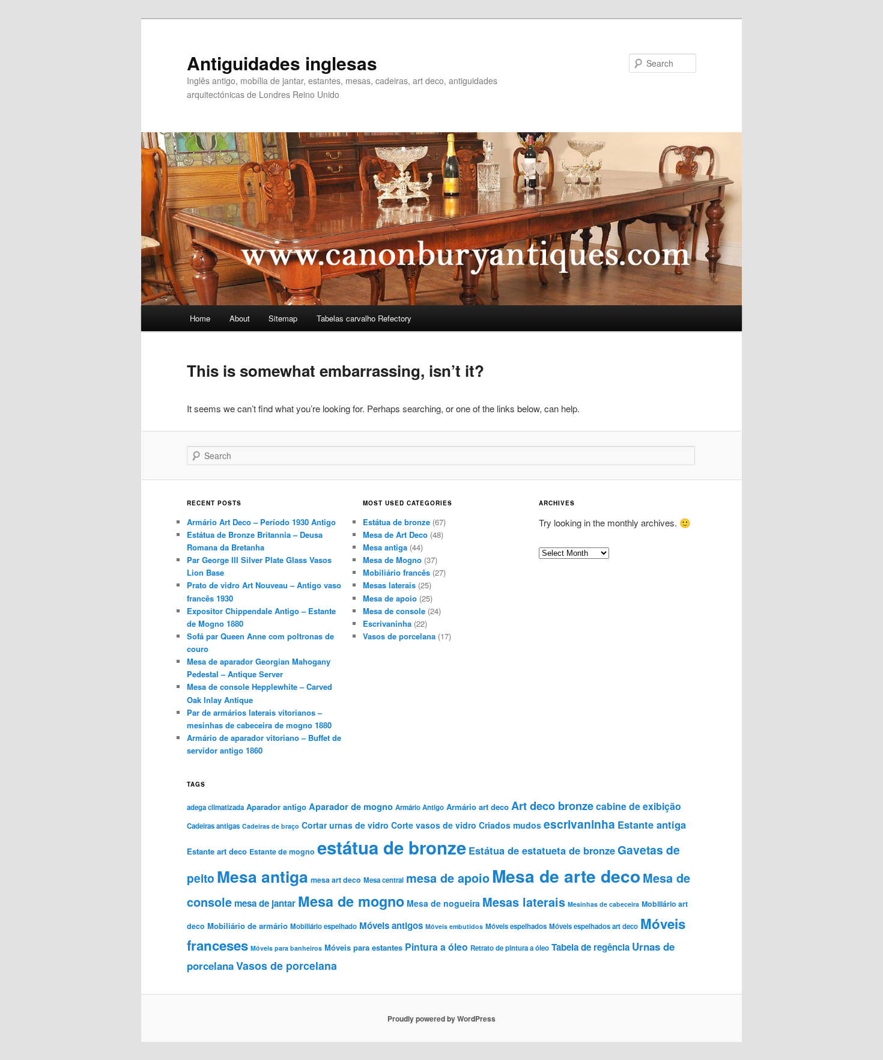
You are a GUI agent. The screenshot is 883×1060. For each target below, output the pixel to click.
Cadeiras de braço (270, 825)
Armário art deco (477, 806)
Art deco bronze (552, 805)
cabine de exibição (638, 806)
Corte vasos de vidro (433, 825)
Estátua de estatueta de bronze (542, 850)
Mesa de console (394, 611)
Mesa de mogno (351, 901)
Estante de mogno (282, 851)
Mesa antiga (385, 547)
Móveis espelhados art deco (593, 926)
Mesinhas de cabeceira (603, 904)
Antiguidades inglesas (282, 63)
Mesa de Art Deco (395, 534)
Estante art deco (217, 851)
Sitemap (283, 318)
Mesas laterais (389, 585)
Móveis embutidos (454, 926)
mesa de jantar (265, 903)
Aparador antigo (276, 806)
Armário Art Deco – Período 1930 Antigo (261, 522)
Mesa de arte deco (566, 876)
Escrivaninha (387, 623)
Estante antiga (651, 824)
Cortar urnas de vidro (345, 825)
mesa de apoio (448, 878)
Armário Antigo (419, 807)
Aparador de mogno (351, 806)
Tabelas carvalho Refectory (364, 318)
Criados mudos (510, 825)
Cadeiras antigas (213, 826)
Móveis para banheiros (286, 947)
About (239, 318)
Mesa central (383, 880)
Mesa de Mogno (392, 559)
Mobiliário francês (396, 572)
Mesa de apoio (390, 598)
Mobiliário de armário (247, 925)
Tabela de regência (590, 947)
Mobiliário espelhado (323, 926)
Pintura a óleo (436, 947)
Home (200, 318)
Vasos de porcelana (399, 636)
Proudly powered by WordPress (441, 1018)
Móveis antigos (391, 925)
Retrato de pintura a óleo (509, 948)
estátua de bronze (391, 847)
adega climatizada (215, 807)
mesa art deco (336, 879)
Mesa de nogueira (443, 903)
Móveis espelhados (516, 926)
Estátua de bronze (396, 522)
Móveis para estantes (363, 947)
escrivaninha (579, 823)
